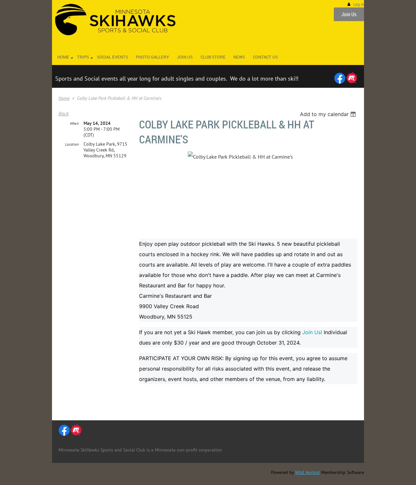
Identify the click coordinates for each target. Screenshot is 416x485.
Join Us (349, 14)
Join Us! (312, 332)
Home (63, 98)
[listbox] (329, 114)
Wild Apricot (307, 472)
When (74, 123)
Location (72, 144)
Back (63, 113)
